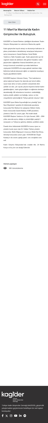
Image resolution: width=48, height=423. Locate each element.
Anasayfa (7, 10)
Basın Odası (19, 10)
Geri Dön (12, 22)
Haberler (31, 10)
